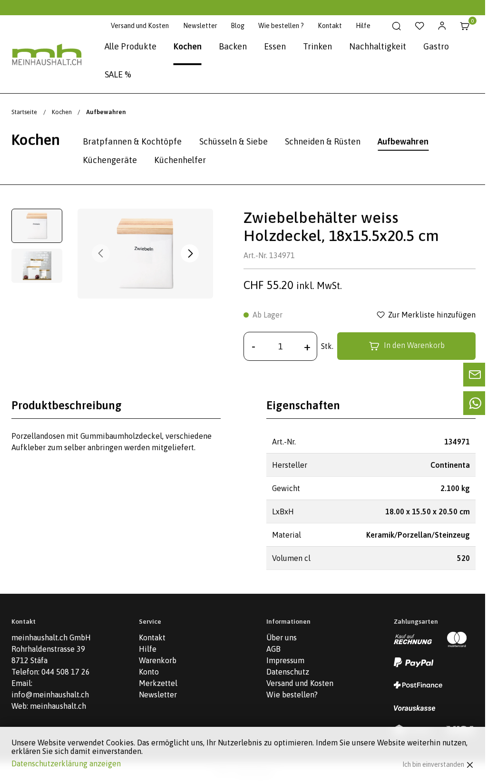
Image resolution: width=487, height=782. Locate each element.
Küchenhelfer (180, 160)
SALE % (118, 74)
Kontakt (330, 25)
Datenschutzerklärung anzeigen (66, 763)
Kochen (188, 46)
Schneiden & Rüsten (322, 141)
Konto (149, 671)
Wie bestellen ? (281, 25)
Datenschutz (287, 671)
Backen (233, 46)
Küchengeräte (110, 160)
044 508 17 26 (65, 671)
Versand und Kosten (140, 25)
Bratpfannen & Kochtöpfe (132, 141)
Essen (275, 46)
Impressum (285, 660)
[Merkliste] (419, 26)
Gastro (436, 46)
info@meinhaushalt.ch (50, 694)
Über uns (281, 637)
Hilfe (363, 25)
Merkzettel (158, 683)
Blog (237, 25)
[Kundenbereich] (442, 26)
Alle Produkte (130, 46)
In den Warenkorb (414, 345)
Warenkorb (157, 660)
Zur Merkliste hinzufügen (432, 314)
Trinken (317, 46)
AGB (273, 649)
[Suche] (396, 26)
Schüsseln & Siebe (233, 141)
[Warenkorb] (465, 26)
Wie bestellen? (292, 694)
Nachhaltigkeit (377, 46)
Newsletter (200, 25)
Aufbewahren (403, 141)
